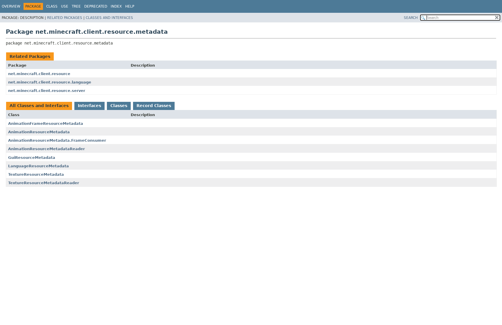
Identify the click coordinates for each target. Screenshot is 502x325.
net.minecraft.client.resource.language (49, 82)
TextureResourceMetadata (36, 174)
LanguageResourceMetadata (38, 166)
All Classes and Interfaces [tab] (39, 105)
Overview (11, 6)
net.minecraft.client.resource (39, 74)
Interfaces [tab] (89, 105)
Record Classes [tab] (154, 105)
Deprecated (95, 6)
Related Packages (64, 18)
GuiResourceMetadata (31, 157)
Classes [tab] (118, 105)
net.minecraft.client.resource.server (46, 90)
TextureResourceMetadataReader (43, 183)
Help (129, 6)
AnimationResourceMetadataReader (46, 149)
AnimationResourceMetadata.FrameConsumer (57, 140)
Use (64, 6)
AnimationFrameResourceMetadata (45, 123)
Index (116, 6)
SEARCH (411, 18)
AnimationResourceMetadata (39, 132)
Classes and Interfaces (109, 18)
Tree (76, 6)
